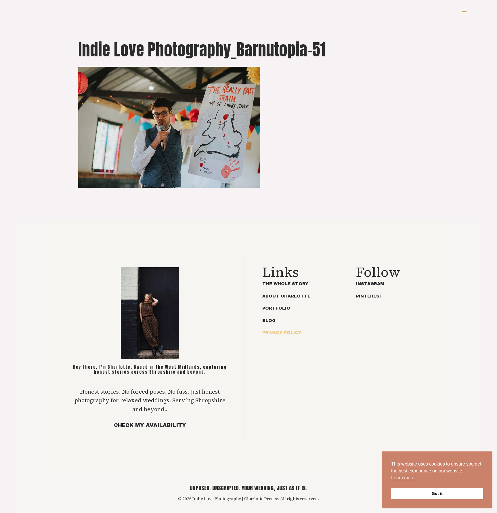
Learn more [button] (402, 477)
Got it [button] (437, 493)
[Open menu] (464, 11)
